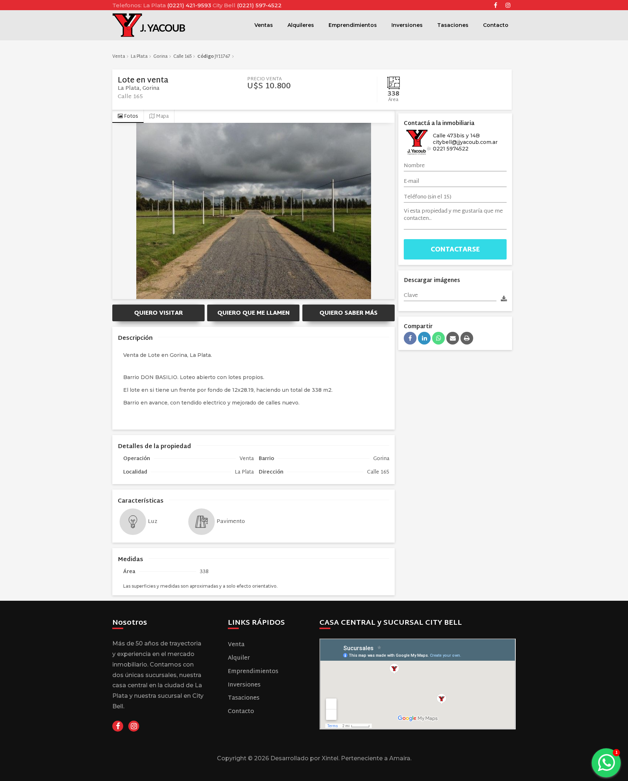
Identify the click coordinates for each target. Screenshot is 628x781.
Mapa (162, 116)
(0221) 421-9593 (190, 5)
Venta (236, 645)
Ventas (263, 25)
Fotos (130, 116)
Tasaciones (452, 25)
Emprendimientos (353, 25)
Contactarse (455, 250)
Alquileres (300, 25)
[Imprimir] (466, 338)
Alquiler (239, 658)
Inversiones (407, 25)
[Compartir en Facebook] (410, 338)
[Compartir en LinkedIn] (424, 338)
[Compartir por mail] (452, 338)
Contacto (495, 25)
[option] (253, 211)
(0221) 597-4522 (259, 5)
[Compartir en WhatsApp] (438, 338)
